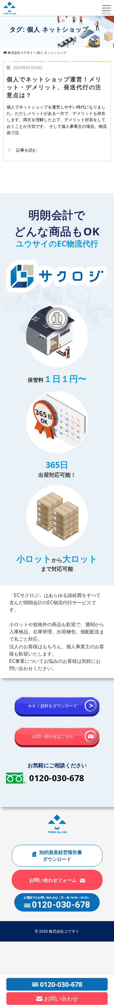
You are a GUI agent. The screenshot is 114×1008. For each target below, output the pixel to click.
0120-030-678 (56, 778)
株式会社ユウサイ (64, 931)
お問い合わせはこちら (52, 736)
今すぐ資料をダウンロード (52, 706)
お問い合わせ (61, 998)
